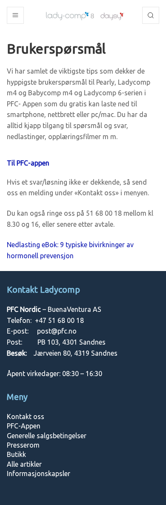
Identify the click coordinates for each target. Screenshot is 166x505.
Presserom (23, 445)
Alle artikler (24, 464)
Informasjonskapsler (38, 473)
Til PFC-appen (28, 163)
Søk (150, 15)
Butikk (16, 454)
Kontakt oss (25, 416)
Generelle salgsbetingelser (46, 435)
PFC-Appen (23, 426)
